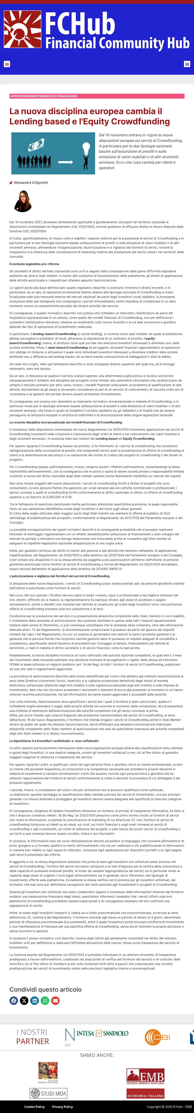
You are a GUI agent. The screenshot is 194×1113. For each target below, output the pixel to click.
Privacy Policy (62, 1107)
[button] (7, 64)
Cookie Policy (34, 1107)
